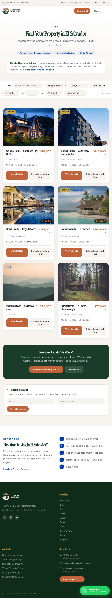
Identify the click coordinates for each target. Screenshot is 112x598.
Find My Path (66, 531)
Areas (62, 526)
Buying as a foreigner (12, 572)
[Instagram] (10, 517)
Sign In (97, 11)
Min (22, 93)
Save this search (18, 409)
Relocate (64, 500)
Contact (64, 539)
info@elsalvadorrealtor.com (76, 563)
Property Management (13, 576)
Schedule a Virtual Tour (40, 175)
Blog (62, 535)
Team (62, 522)
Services (64, 513)
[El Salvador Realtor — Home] (11, 11)
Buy (62, 504)
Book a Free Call (70, 579)
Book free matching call (44, 369)
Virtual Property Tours (12, 568)
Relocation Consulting (12, 563)
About (63, 517)
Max (43, 93)
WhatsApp (74, 369)
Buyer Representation (12, 555)
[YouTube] (17, 517)
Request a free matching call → (41, 69)
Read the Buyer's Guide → (16, 469)
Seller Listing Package (12, 559)
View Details (17, 174)
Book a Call (82, 11)
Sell (61, 509)
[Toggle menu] (107, 11)
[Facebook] (4, 517)
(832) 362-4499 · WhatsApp (17, 3)
